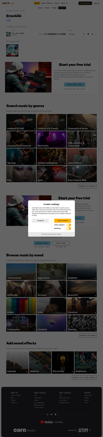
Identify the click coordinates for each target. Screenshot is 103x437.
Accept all (40, 220)
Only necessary (63, 220)
